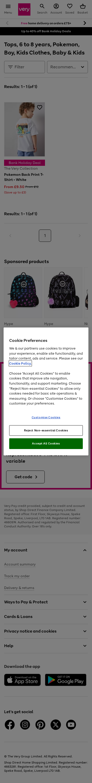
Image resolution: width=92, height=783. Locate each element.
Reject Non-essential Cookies (46, 430)
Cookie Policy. (20, 363)
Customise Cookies (46, 417)
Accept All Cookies (46, 443)
